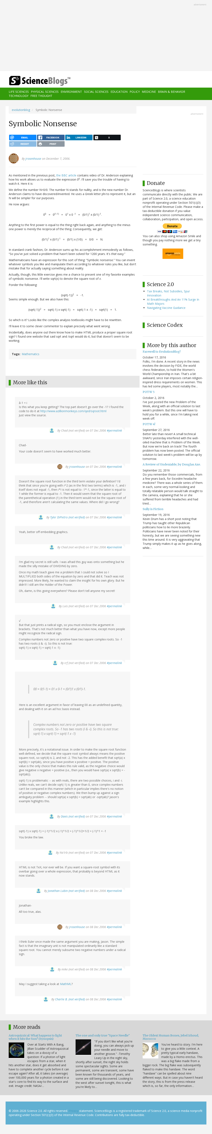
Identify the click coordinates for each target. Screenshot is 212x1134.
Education (119, 92)
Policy (135, 92)
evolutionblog (21, 110)
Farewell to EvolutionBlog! (162, 351)
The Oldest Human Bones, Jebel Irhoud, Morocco (171, 1037)
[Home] (41, 81)
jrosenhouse (33, 159)
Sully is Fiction (153, 509)
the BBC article (66, 175)
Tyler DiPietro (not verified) (67, 517)
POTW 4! (149, 424)
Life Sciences (19, 92)
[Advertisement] (106, 36)
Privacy (73, 1111)
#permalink (114, 430)
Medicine (149, 92)
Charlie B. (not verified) (70, 999)
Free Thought (41, 96)
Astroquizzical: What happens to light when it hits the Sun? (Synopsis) (35, 1037)
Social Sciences (96, 92)
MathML (65, 984)
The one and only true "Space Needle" (103, 1035)
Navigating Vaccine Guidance (166, 308)
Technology (18, 96)
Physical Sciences (45, 92)
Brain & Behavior (171, 92)
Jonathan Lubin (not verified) (66, 891)
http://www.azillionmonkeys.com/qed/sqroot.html (73, 411)
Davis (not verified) (73, 816)
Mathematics (30, 354)
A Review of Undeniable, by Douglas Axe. (172, 464)
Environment (71, 92)
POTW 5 (149, 392)
